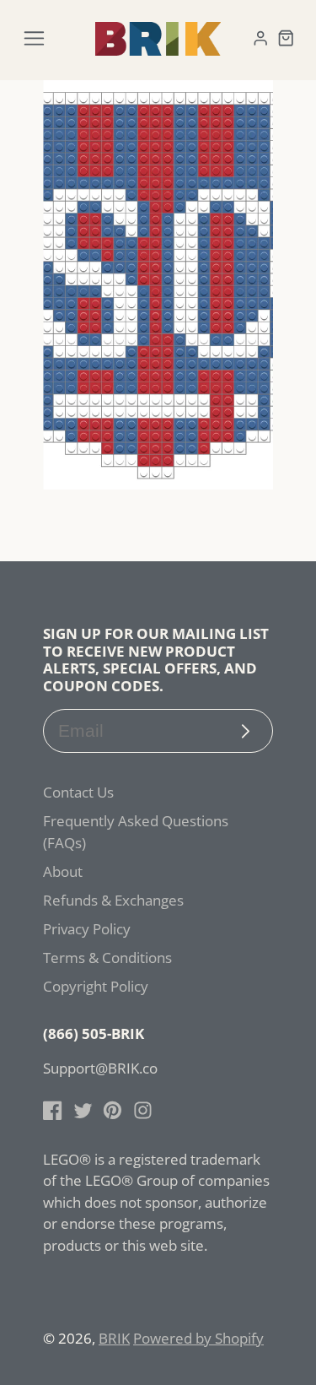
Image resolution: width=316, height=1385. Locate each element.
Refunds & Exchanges (113, 900)
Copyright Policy (95, 986)
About (63, 871)
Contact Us (78, 792)
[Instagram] (143, 1110)
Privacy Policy (87, 929)
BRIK (114, 1338)
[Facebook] (52, 1110)
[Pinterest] (112, 1110)
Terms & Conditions (107, 957)
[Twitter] (83, 1110)
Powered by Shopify (198, 1338)
